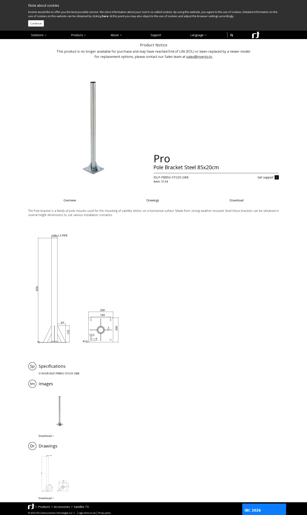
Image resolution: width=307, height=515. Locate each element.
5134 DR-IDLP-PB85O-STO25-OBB (59, 373)
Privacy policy (104, 512)
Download (237, 200)
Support (156, 35)
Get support (266, 177)
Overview (69, 200)
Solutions (37, 35)
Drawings (152, 200)
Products (77, 35)
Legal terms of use (87, 512)
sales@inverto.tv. (199, 56)
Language (197, 35)
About (115, 35)
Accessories (62, 507)
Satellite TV (81, 507)
